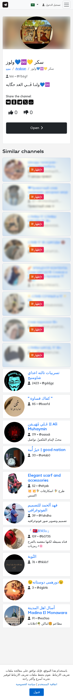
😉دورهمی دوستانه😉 (45, 582)
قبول (36, 692)
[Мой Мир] (31, 102)
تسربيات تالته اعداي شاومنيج (43, 375)
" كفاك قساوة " (40, 399)
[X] (25, 102)
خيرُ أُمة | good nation (46, 450)
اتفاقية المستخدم (47, 684)
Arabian (20, 68)
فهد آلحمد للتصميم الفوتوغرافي (42, 507)
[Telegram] (19, 102)
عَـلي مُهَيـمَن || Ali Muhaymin (42, 426)
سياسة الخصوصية (25, 684)
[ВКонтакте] (8, 102)
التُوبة (32, 557)
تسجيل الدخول (52, 5)
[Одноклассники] (14, 102)
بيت (8, 68)
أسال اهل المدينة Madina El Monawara (47, 610)
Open (35, 128)
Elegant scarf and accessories (44, 478)
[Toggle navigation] (66, 5)
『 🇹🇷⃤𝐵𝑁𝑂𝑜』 (39, 531)
